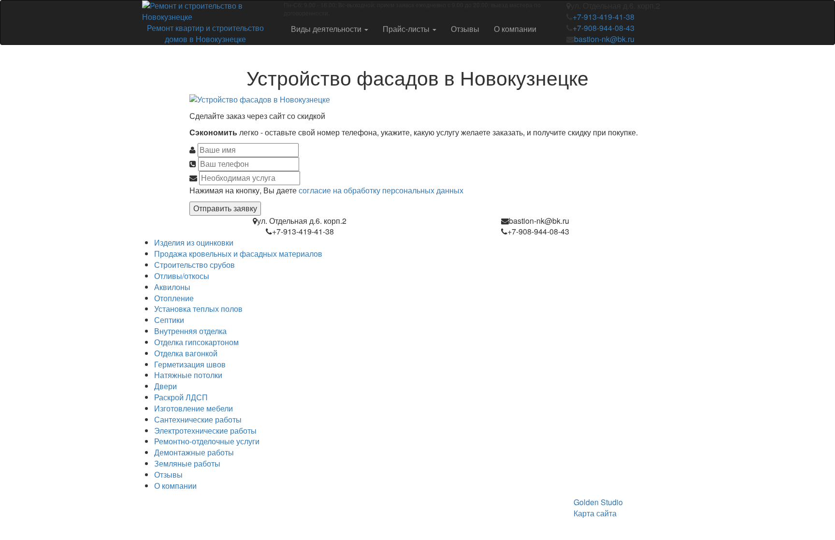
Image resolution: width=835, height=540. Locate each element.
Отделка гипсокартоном (196, 342)
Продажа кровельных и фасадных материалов (238, 253)
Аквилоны (172, 286)
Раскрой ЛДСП (181, 397)
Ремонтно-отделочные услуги (206, 441)
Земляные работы (187, 463)
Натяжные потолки (188, 374)
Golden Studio (598, 502)
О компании (515, 28)
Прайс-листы (407, 28)
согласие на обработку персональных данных (381, 190)
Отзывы (465, 28)
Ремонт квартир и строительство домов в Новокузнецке (205, 33)
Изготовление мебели (193, 408)
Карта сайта (595, 513)
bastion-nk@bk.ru (604, 38)
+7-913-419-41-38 (603, 16)
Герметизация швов (190, 364)
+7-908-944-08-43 (603, 27)
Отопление (174, 298)
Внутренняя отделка (190, 330)
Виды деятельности (327, 28)
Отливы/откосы (181, 275)
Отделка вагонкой (185, 353)
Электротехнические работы (205, 430)
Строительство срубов (194, 264)
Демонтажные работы (194, 452)
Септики (169, 319)
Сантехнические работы (198, 419)
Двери (165, 386)
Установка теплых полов (198, 308)
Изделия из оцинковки (193, 242)
